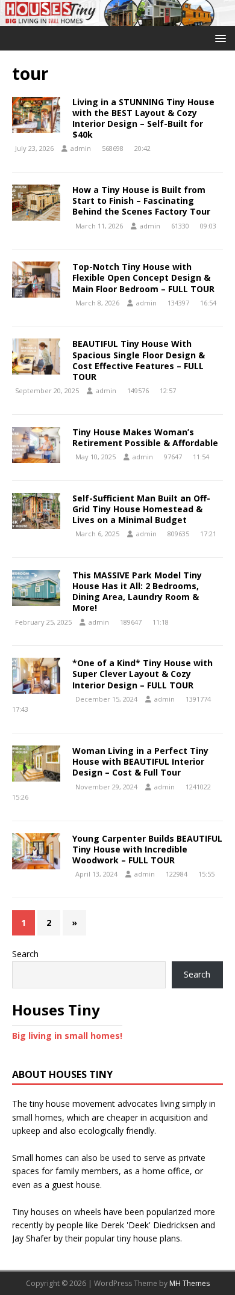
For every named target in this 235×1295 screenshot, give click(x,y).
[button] (218, 37)
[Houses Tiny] (117, 19)
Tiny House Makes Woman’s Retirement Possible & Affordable (145, 437)
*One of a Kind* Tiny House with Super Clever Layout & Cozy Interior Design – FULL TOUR (142, 673)
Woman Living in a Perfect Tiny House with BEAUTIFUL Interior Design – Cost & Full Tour (140, 761)
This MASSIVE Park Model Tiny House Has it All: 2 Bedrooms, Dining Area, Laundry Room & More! (137, 591)
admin (80, 148)
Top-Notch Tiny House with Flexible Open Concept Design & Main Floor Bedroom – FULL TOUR (143, 277)
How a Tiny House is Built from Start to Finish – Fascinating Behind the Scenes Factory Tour (141, 200)
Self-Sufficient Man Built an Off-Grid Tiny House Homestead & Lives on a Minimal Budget (141, 508)
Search (25, 954)
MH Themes (189, 1283)
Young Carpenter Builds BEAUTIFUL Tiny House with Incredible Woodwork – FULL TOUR (147, 849)
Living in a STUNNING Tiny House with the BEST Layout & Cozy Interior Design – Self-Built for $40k (143, 118)
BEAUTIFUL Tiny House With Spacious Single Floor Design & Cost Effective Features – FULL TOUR (138, 360)
